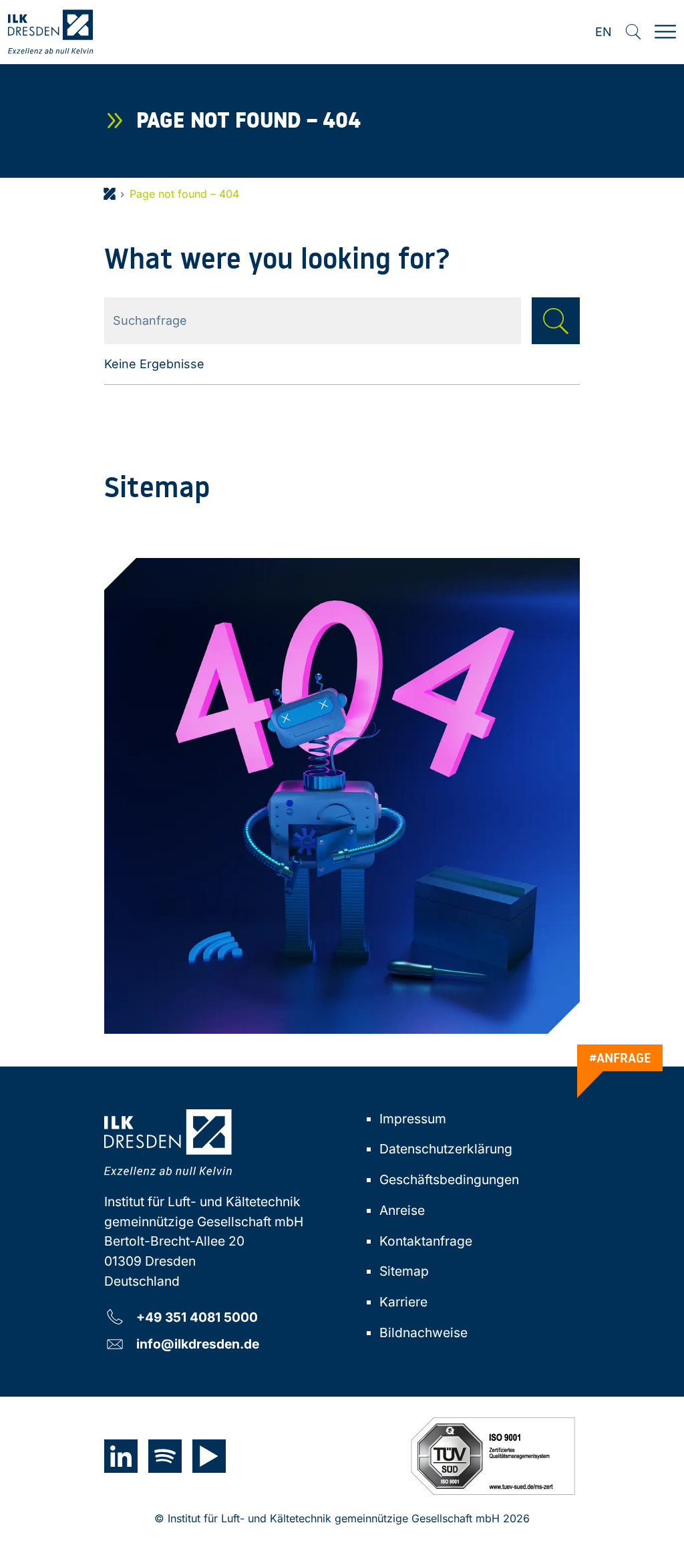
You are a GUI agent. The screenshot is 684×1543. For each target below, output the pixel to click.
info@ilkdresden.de (197, 1343)
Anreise (402, 1210)
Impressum (412, 1119)
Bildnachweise (423, 1332)
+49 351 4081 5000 (197, 1316)
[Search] (633, 32)
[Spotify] (165, 1456)
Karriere (403, 1302)
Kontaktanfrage (425, 1241)
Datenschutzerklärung (445, 1149)
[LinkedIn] (121, 1456)
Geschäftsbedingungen (449, 1179)
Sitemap (404, 1271)
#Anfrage (620, 1057)
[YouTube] (209, 1456)
